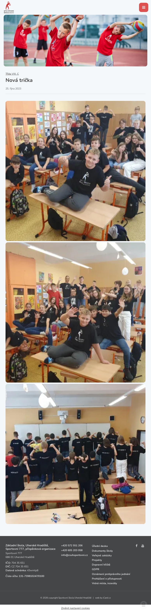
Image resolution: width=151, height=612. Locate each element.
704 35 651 (18, 563)
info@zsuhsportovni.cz (74, 555)
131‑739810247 (28, 576)
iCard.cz (107, 597)
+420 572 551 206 (71, 545)
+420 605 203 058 (71, 550)
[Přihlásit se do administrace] (143, 604)
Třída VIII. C (12, 74)
